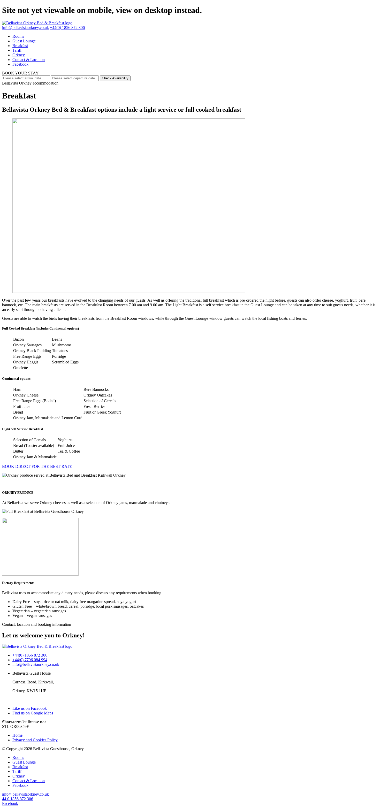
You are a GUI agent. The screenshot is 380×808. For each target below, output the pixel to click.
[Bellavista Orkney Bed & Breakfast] (37, 23)
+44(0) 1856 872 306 (67, 27)
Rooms (18, 36)
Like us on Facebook (29, 708)
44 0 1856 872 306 (17, 799)
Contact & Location (28, 59)
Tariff (16, 50)
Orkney (18, 55)
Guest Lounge (24, 41)
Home (17, 735)
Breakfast (20, 45)
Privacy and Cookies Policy (35, 740)
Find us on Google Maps (32, 713)
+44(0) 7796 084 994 (29, 660)
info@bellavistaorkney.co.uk (25, 27)
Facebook (20, 64)
